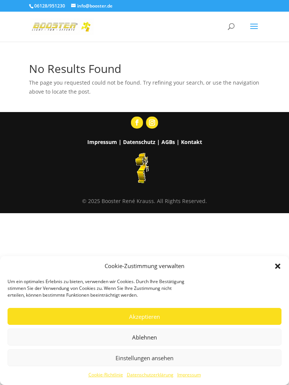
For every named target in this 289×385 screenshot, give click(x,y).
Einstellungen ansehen (144, 358)
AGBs (168, 142)
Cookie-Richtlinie (105, 374)
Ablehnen (144, 337)
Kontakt (191, 142)
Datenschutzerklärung (150, 374)
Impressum (189, 374)
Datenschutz (139, 142)
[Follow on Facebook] (137, 123)
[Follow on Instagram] (152, 123)
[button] (277, 266)
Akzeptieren (144, 316)
